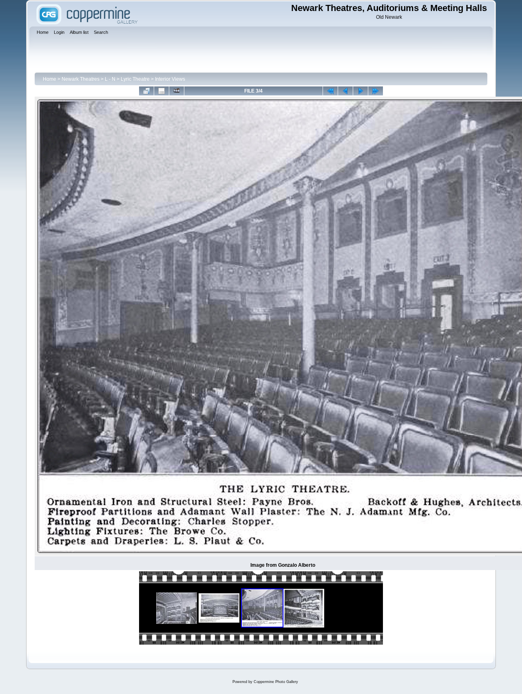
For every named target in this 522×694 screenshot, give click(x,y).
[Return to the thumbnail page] (146, 90)
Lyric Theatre (135, 79)
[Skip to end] (375, 90)
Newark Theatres (81, 79)
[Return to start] (330, 90)
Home (49, 79)
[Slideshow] (176, 90)
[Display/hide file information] (161, 90)
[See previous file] (345, 90)
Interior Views (170, 79)
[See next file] (360, 90)
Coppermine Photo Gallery (276, 682)
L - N (110, 79)
